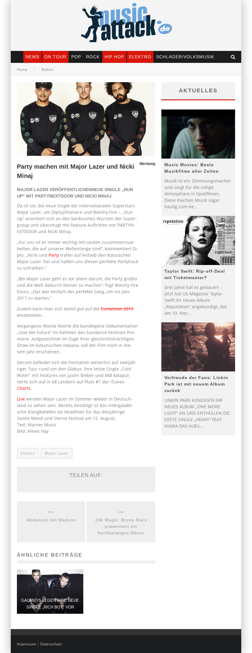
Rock (93, 56)
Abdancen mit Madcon (51, 519)
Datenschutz (51, 644)
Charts (23, 388)
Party (54, 255)
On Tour (55, 56)
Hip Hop (114, 56)
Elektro (140, 56)
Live (21, 399)
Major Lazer (57, 453)
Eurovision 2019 (117, 309)
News (32, 56)
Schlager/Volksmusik (185, 56)
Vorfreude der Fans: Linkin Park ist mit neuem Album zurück (196, 384)
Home (22, 69)
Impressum (26, 644)
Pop (76, 56)
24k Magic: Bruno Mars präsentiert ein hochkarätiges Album (121, 526)
